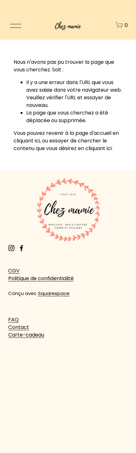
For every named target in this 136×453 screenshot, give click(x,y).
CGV (14, 270)
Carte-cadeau (26, 334)
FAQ (13, 319)
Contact (18, 327)
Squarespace (54, 293)
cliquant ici (27, 140)
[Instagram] (11, 248)
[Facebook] (21, 248)
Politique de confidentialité (41, 278)
